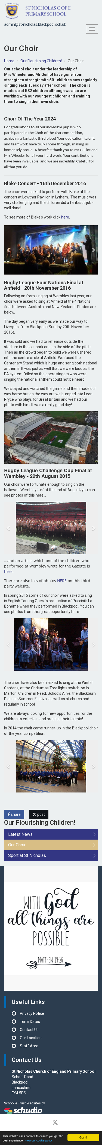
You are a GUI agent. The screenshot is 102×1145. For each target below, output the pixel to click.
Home (9, 61)
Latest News (20, 834)
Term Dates (30, 1021)
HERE (62, 580)
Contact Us (29, 1029)
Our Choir (17, 844)
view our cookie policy (38, 1140)
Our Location (31, 1038)
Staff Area (29, 1046)
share (15, 814)
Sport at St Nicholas (27, 855)
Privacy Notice (32, 1013)
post (40, 814)
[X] (55, 1122)
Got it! (83, 1137)
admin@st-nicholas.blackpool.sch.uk (35, 24)
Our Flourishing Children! (41, 61)
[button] (9, 250)
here (65, 217)
